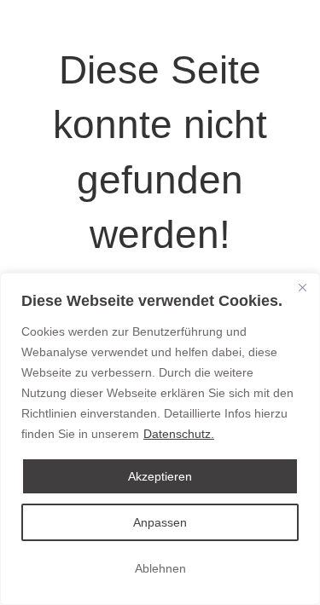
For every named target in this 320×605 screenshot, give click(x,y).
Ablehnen (160, 568)
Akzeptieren (160, 476)
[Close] (302, 287)
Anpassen (160, 522)
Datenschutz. (178, 434)
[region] (160, 439)
